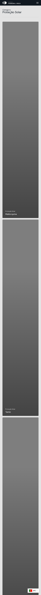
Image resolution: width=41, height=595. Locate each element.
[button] (37, 3)
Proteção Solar (10, 211)
